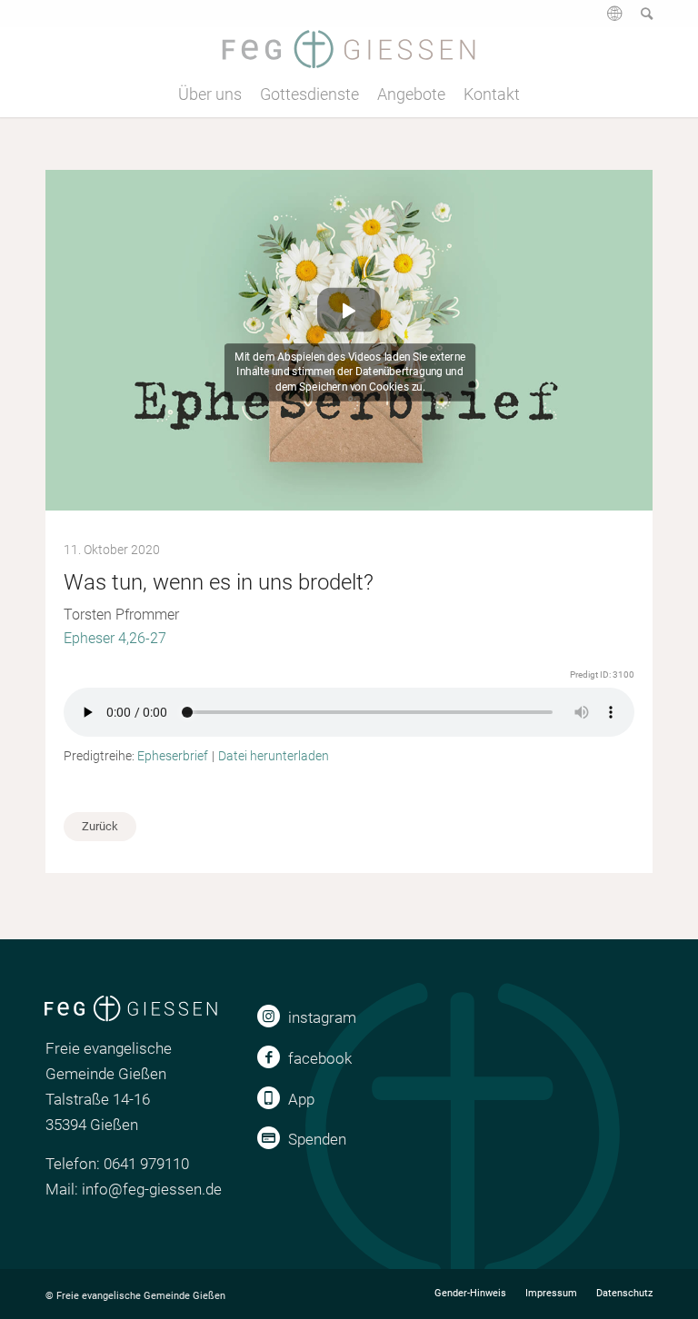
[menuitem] (606, 20)
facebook (320, 1058)
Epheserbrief (172, 756)
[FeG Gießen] (348, 49)
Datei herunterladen (273, 756)
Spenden (317, 1139)
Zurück (100, 826)
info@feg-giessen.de (152, 1189)
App (301, 1099)
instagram (322, 1017)
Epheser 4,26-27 (115, 638)
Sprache (612, 20)
